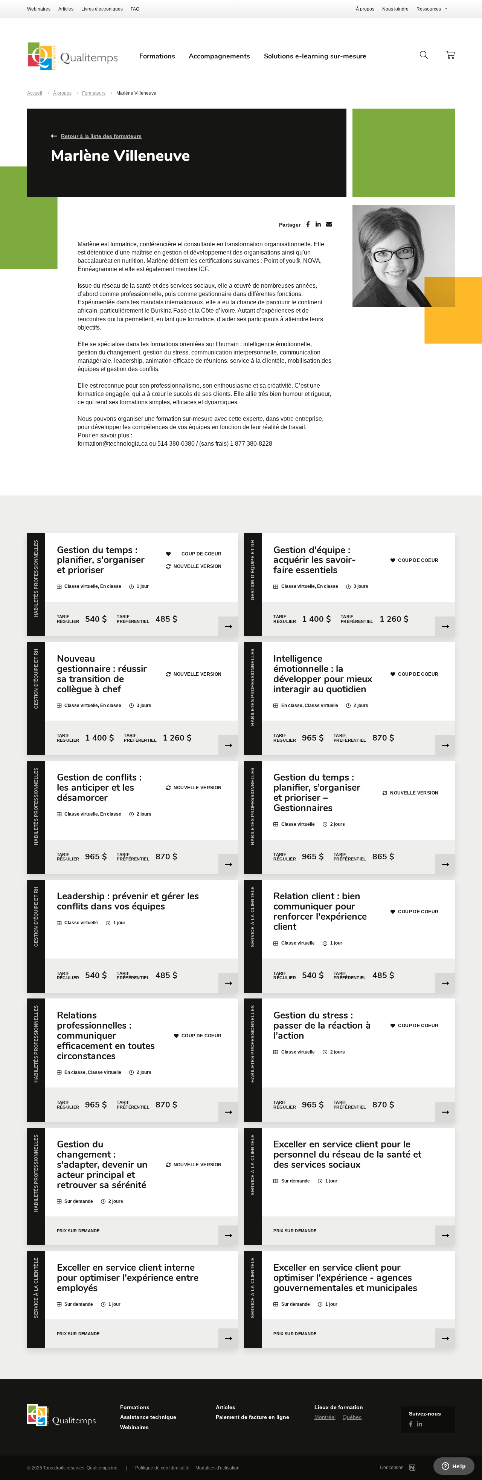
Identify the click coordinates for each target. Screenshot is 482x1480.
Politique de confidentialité (162, 1468)
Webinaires (38, 9)
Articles (65, 9)
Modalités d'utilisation (217, 1468)
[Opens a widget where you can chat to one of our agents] (453, 1466)
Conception (392, 1467)
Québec (352, 1417)
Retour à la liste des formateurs (101, 136)
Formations (134, 1407)
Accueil (34, 93)
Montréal (325, 1417)
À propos (365, 9)
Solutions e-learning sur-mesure (315, 56)
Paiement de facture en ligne (252, 1417)
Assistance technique (148, 1417)
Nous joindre (395, 9)
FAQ (135, 9)
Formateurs (93, 93)
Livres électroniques (102, 9)
